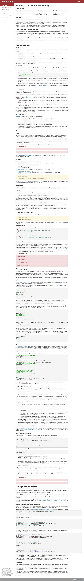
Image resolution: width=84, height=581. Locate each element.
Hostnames (18, 67)
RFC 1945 (22, 306)
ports (29, 94)
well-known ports (30, 97)
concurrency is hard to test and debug (29, 489)
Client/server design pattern (7, 7)
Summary (3, 22)
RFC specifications (32, 305)
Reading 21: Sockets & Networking (6, 4)
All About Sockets (23, 219)
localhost (32, 58)
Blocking (3, 13)
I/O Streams (21, 178)
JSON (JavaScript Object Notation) (34, 429)
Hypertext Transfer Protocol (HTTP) (22, 282)
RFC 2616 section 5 (50, 437)
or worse (61, 417)
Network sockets (5, 9)
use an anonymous (54, 248)
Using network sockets (6, 15)
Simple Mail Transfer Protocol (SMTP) (23, 346)
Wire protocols (5, 17)
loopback (27, 58)
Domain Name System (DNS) (45, 85)
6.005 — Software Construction (8, 1)
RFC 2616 (51, 306)
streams (28, 214)
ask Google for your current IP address (26, 62)
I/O (2, 11)
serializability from (25, 428)
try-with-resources (38, 227)
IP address (32, 50)
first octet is (50, 53)
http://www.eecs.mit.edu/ (59, 301)
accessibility (79, 579)
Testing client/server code (7, 19)
